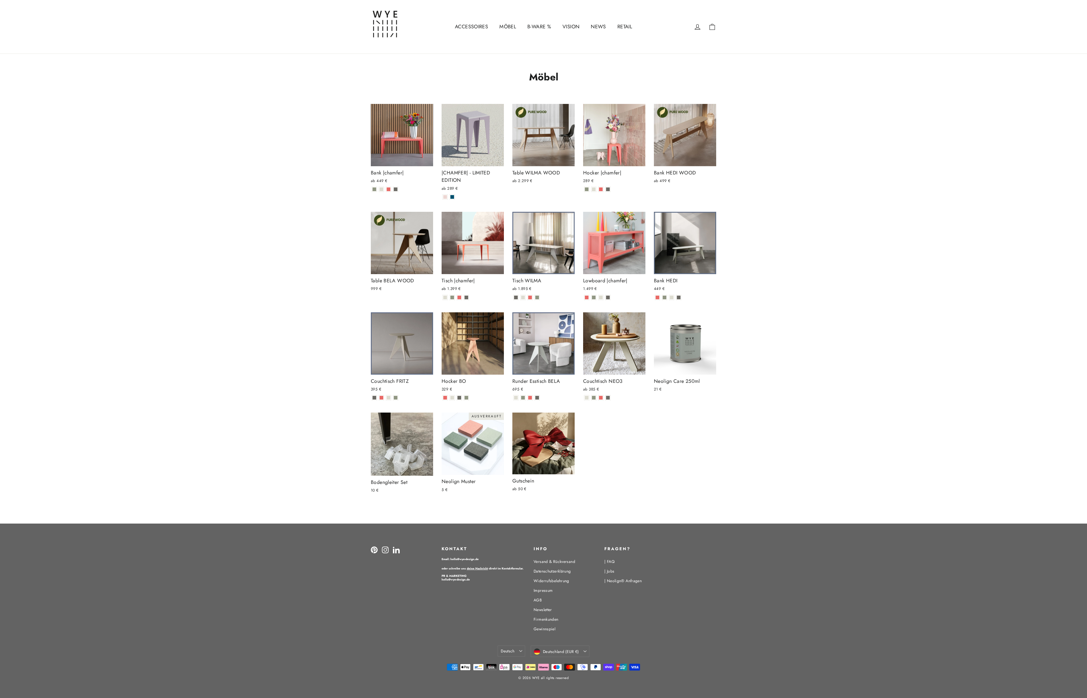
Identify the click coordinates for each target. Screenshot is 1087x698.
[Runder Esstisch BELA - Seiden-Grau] (515, 397)
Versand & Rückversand (554, 561)
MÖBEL (507, 26)
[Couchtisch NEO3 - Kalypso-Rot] (600, 397)
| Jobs (609, 571)
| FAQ (609, 561)
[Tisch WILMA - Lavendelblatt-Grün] (537, 297)
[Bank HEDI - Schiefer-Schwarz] (678, 297)
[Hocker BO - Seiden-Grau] (452, 397)
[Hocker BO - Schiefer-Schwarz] (459, 397)
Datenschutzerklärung (552, 571)
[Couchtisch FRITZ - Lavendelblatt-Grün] (395, 397)
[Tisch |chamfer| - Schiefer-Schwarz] (466, 297)
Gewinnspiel (544, 629)
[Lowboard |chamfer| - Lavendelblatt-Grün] (593, 297)
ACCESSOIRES (471, 26)
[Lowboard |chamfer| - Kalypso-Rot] (586, 297)
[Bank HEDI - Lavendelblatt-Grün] (664, 297)
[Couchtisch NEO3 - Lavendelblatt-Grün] (593, 397)
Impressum (543, 590)
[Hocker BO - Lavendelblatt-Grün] (466, 397)
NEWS (598, 26)
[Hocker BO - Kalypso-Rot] (445, 397)
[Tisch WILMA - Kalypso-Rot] (530, 297)
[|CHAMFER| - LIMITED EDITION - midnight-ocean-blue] (452, 197)
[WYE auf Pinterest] (374, 550)
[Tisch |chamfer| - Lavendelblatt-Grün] (452, 297)
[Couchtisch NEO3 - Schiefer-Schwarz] (607, 397)
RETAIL (624, 26)
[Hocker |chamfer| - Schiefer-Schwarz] (607, 189)
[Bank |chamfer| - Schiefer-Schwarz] (395, 189)
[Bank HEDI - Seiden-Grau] (671, 297)
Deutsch (507, 651)
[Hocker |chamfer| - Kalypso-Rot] (600, 189)
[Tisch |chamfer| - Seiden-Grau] (445, 297)
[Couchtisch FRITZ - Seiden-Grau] (388, 397)
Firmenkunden (546, 619)
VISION (570, 26)
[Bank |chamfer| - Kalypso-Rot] (388, 189)
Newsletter (543, 609)
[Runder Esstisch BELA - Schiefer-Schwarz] (537, 397)
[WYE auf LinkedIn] (396, 550)
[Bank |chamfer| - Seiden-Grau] (381, 189)
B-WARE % (539, 26)
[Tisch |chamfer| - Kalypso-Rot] (459, 297)
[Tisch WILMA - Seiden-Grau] (523, 297)
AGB (538, 600)
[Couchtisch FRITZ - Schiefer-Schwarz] (374, 397)
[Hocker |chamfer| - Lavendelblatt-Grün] (586, 189)
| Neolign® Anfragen (623, 581)
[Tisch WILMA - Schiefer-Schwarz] (515, 297)
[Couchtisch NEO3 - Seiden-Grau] (586, 397)
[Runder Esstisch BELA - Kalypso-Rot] (530, 397)
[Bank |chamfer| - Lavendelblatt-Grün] (374, 189)
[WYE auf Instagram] (385, 550)
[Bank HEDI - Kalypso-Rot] (657, 297)
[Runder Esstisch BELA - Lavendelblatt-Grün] (523, 397)
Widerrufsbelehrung (551, 581)
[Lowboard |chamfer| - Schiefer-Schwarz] (607, 297)
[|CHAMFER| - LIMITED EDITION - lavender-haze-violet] (445, 197)
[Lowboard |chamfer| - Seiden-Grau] (600, 297)
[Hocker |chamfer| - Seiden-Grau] (593, 189)
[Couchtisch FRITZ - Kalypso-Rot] (381, 397)
